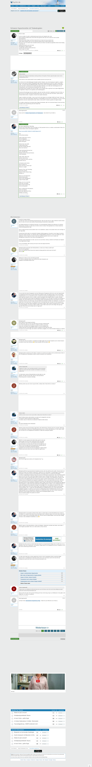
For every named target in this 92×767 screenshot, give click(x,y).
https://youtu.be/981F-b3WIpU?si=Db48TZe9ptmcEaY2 (30, 131)
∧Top (89, 766)
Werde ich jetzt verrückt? (20, 712)
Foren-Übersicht (14, 748)
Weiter (62, 631)
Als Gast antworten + (15, 638)
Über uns (25, 759)
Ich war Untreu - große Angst (21, 718)
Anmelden (63, 5)
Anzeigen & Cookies (39, 759)
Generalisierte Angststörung (34, 748)
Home (13, 5)
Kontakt (21, 759)
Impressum (29, 759)
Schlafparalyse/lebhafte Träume (22, 715)
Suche (29, 5)
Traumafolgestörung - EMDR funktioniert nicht (26, 724)
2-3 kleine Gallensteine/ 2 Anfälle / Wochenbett (26, 721)
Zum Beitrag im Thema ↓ (24, 107)
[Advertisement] (42, 403)
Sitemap (54, 759)
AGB (43, 759)
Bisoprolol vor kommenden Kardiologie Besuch (26, 732)
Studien (49, 5)
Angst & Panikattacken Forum (23, 748)
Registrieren (57, 5)
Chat (38, 5)
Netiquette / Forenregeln (48, 759)
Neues (17, 5)
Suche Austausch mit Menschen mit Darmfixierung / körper (29, 735)
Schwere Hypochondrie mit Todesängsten (26, 28)
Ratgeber (33, 5)
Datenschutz (33, 759)
